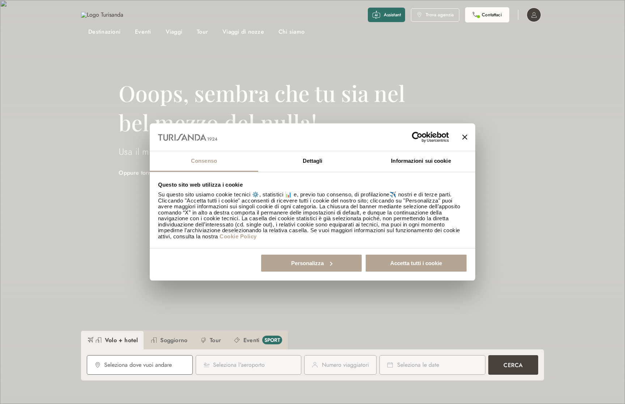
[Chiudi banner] (464, 137)
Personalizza (307, 263)
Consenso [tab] (204, 161)
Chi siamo (292, 31)
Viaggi (174, 31)
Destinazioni (104, 31)
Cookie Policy (238, 236)
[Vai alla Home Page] (102, 15)
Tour (202, 31)
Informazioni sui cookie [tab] (421, 161)
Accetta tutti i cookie (416, 263)
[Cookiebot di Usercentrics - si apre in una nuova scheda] (417, 137)
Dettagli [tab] (313, 161)
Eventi (143, 31)
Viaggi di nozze (243, 31)
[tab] (112, 340)
